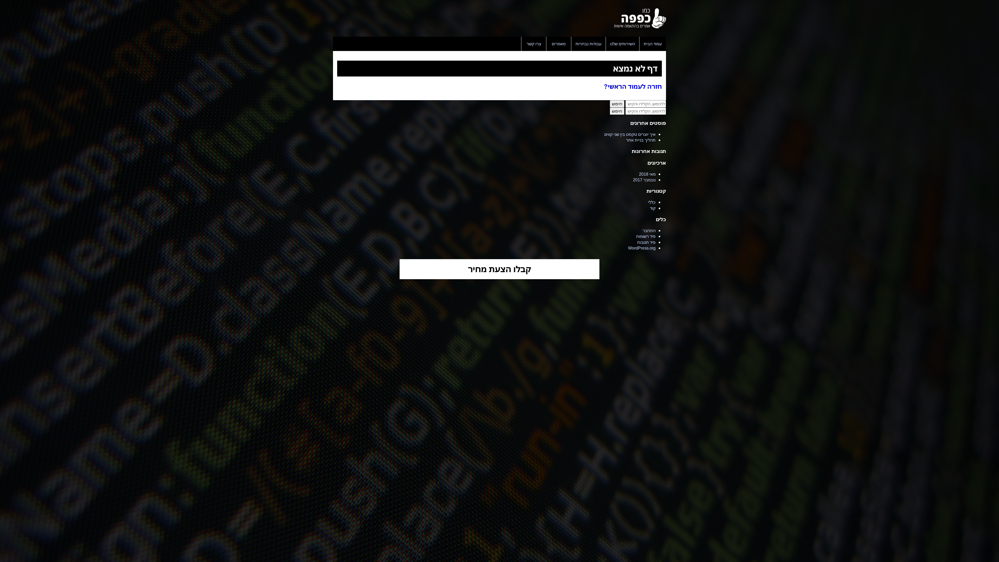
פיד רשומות (646, 236)
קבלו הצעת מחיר (499, 268)
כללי (652, 202)
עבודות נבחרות (588, 44)
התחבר (649, 230)
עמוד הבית (653, 44)
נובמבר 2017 (644, 180)
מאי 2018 (647, 174)
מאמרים (559, 44)
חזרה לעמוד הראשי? (633, 86)
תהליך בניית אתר (641, 140)
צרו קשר (534, 44)
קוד (653, 208)
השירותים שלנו (622, 44)
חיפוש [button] (617, 104)
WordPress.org (642, 248)
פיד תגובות (646, 242)
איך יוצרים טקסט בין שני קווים (630, 134)
